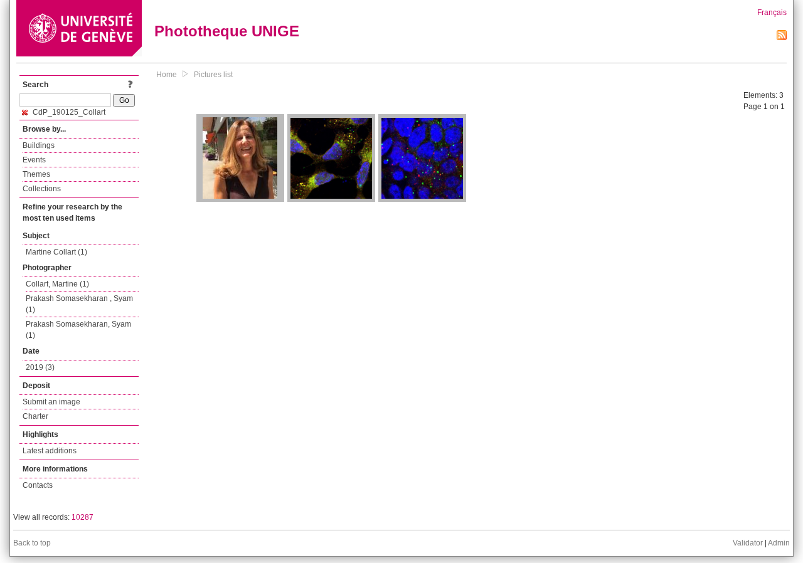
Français (772, 12)
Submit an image (51, 401)
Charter (35, 416)
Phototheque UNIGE (226, 31)
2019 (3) (40, 367)
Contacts (38, 485)
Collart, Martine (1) (57, 284)
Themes (36, 174)
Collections (42, 188)
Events (34, 159)
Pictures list (213, 74)
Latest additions (50, 450)
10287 (82, 517)
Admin (779, 543)
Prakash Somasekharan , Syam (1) (79, 304)
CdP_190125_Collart (68, 112)
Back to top (32, 543)
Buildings (39, 145)
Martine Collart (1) (56, 252)
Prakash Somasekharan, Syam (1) (78, 330)
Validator (748, 543)
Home (166, 74)
